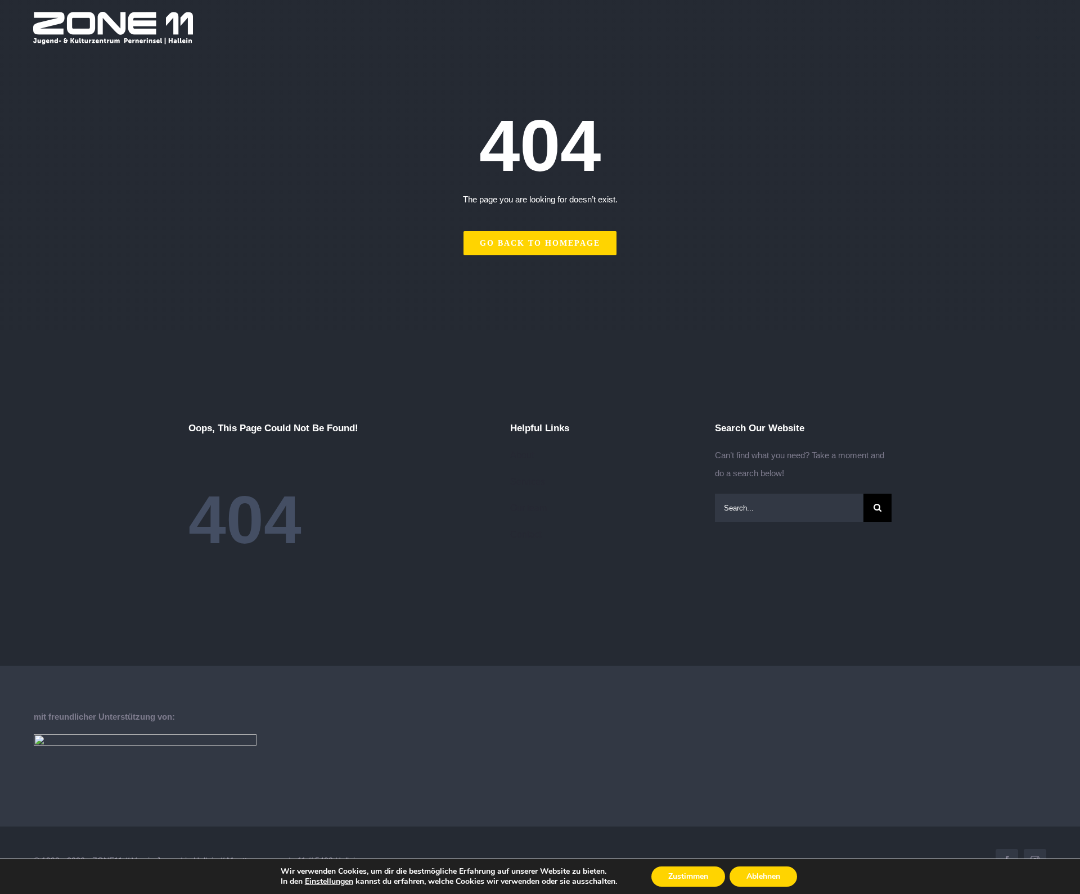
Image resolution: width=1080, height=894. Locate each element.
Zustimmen (688, 876)
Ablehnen (763, 876)
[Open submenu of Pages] (1041, 37)
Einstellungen (329, 882)
